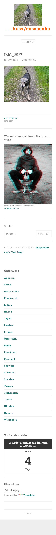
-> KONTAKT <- (11, 208)
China (7, 284)
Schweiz (9, 365)
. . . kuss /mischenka (28, 28)
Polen (7, 345)
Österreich (10, 338)
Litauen (8, 331)
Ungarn (8, 412)
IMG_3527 (11, 119)
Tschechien (11, 392)
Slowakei (9, 372)
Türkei (8, 399)
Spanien (9, 379)
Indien (8, 304)
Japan (7, 318)
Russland (9, 358)
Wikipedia (10, 419)
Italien (8, 311)
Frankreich (10, 298)
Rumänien (10, 352)
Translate (29, 494)
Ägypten (9, 277)
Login (28, 513)
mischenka (29, 60)
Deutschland (11, 291)
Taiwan (8, 385)
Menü (30, 41)
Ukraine (9, 406)
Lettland (9, 325)
